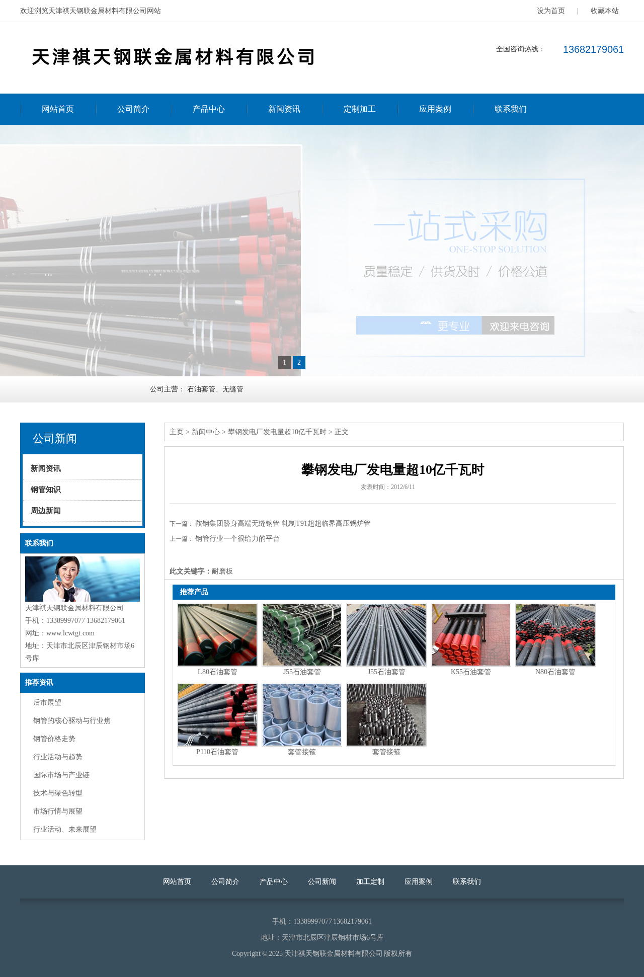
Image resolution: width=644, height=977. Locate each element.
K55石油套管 (471, 672)
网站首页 (58, 109)
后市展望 (47, 702)
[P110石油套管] (217, 715)
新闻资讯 (284, 109)
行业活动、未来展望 (65, 829)
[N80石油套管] (555, 635)
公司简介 (133, 109)
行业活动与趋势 (58, 757)
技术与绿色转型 (58, 793)
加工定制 (370, 881)
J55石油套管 (302, 672)
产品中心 (209, 109)
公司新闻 (322, 881)
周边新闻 (46, 511)
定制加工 (360, 109)
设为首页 (551, 11)
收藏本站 (605, 11)
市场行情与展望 (58, 811)
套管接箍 (302, 752)
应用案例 (435, 109)
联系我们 (511, 109)
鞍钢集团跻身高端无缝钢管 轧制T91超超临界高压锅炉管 (283, 523)
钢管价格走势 (54, 739)
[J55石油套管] (302, 635)
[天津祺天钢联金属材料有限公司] (171, 79)
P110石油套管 (217, 752)
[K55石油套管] (471, 635)
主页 (177, 432)
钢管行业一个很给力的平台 (237, 538)
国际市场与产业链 (61, 775)
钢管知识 (46, 489)
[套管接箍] (302, 715)
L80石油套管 (217, 672)
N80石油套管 (555, 672)
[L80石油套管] (217, 635)
